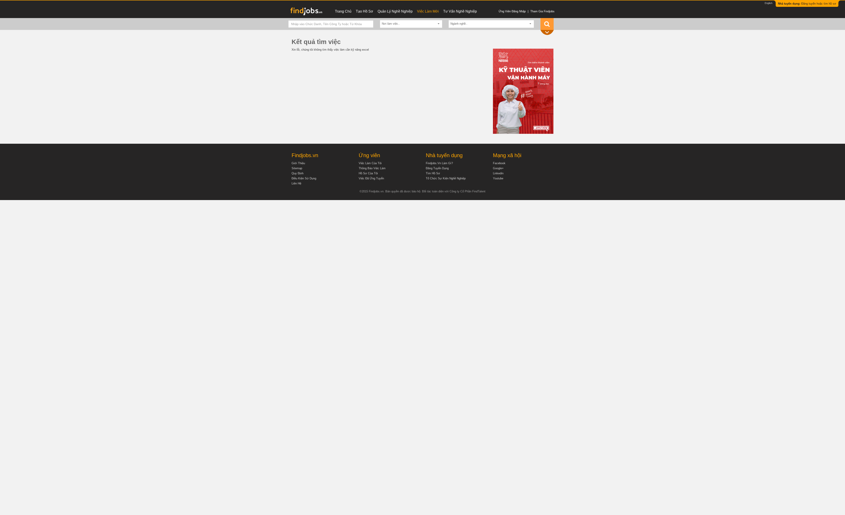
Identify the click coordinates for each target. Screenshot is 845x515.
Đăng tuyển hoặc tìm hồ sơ (807, 3)
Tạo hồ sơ (364, 11)
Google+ (498, 168)
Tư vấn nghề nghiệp (460, 11)
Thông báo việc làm (372, 168)
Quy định (297, 173)
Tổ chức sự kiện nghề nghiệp (446, 178)
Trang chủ (343, 11)
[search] (547, 24)
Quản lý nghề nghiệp (395, 11)
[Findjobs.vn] (306, 12)
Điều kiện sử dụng (304, 178)
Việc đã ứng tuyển (371, 178)
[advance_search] (548, 32)
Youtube (498, 178)
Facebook (499, 163)
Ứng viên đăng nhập (512, 11)
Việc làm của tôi (370, 163)
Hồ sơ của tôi (368, 173)
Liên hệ (296, 183)
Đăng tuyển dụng (437, 168)
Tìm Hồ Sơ (433, 173)
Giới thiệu (298, 163)
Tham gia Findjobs (542, 11)
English (768, 3)
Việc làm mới (428, 11)
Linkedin (498, 173)
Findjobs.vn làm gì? (439, 163)
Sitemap (297, 168)
